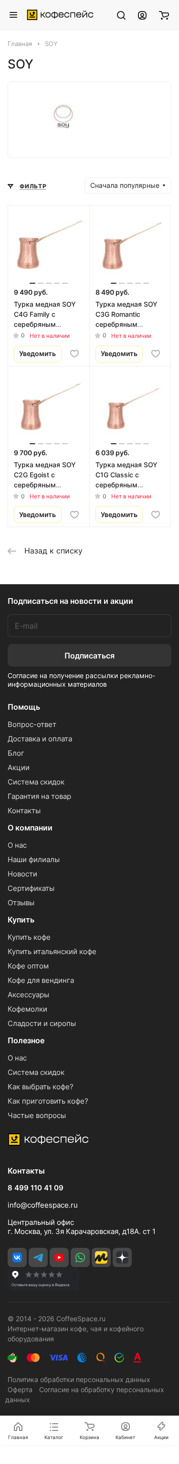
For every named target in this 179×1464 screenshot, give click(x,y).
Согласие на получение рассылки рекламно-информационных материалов (81, 679)
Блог (16, 753)
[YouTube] (59, 1257)
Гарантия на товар (39, 796)
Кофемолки (27, 1009)
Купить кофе (29, 937)
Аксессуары (28, 994)
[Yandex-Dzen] (122, 1257)
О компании (30, 827)
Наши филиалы (34, 859)
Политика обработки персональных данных (79, 1379)
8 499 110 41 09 (35, 1188)
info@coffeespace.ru (43, 1205)
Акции (19, 767)
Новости (22, 873)
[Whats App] (80, 1257)
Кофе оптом (28, 965)
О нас (17, 845)
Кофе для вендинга (41, 980)
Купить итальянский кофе (52, 951)
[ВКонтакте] (17, 1257)
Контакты (24, 810)
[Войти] (142, 15)
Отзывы (21, 902)
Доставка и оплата (40, 738)
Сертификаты (31, 888)
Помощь (24, 707)
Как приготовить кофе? (48, 1101)
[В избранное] (74, 354)
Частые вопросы (37, 1115)
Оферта (20, 1389)
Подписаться (89, 655)
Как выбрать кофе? (41, 1086)
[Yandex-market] (101, 1257)
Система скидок (36, 781)
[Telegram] (38, 1257)
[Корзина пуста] (164, 15)
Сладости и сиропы (42, 1023)
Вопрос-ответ (32, 724)
